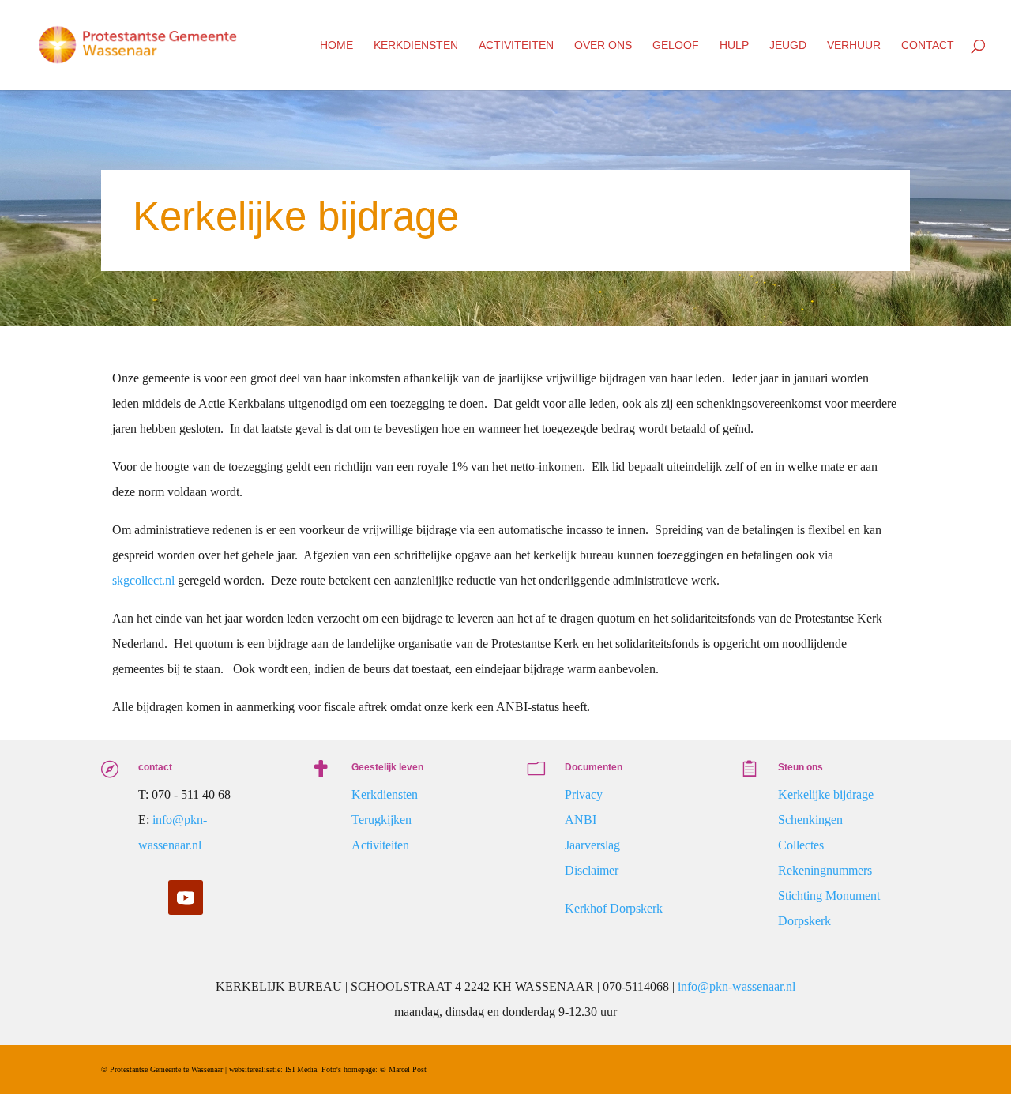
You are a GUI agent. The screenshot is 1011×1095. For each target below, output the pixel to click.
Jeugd (787, 45)
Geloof (675, 45)
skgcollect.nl (143, 580)
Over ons (603, 45)
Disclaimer (591, 870)
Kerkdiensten (416, 45)
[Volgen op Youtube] (185, 897)
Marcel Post (408, 1069)
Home (336, 45)
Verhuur (854, 45)
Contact (927, 45)
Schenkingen (810, 819)
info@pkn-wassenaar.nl (736, 986)
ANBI (580, 819)
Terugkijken (381, 819)
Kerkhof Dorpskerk (614, 908)
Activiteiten (516, 45)
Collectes (801, 845)
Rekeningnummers (825, 870)
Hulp (734, 45)
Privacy (584, 794)
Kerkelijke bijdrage (826, 794)
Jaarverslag (592, 845)
